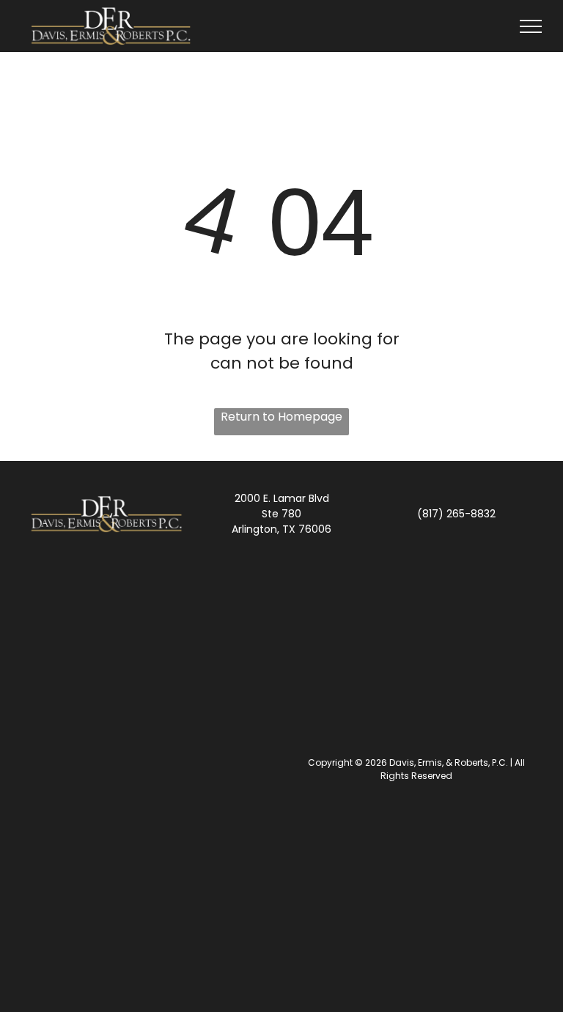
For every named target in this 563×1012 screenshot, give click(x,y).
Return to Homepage (281, 416)
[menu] (531, 26)
